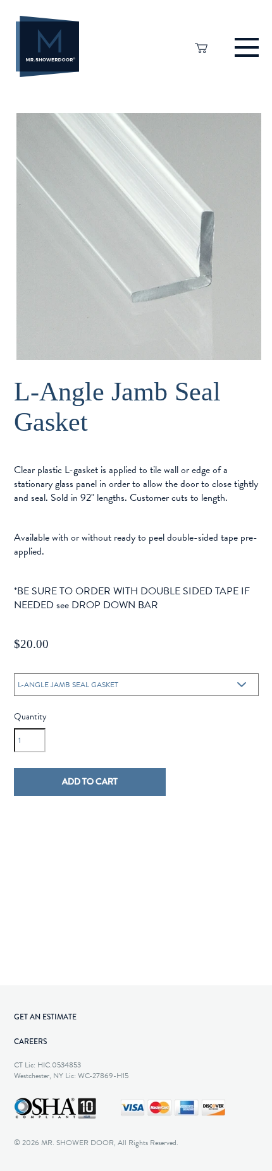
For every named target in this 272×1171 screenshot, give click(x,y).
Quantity (30, 717)
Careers (30, 1041)
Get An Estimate (45, 1017)
